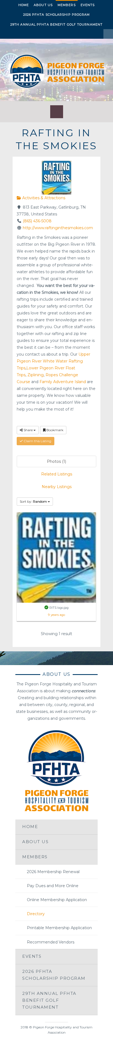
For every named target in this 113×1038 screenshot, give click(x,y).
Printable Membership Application (59, 927)
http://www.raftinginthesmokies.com (58, 227)
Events (88, 5)
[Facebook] (6, 34)
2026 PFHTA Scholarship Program (56, 14)
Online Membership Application (57, 899)
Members (67, 5)
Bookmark (54, 430)
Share (28, 430)
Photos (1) (56, 461)
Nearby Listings (57, 486)
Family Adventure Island (62, 381)
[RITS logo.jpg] (56, 557)
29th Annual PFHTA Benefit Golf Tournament (56, 24)
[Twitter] (16, 34)
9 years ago (56, 615)
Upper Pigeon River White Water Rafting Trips (53, 361)
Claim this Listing (37, 441)
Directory (36, 913)
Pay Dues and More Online (52, 885)
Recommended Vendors (50, 942)
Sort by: (33, 501)
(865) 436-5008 (37, 220)
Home (23, 5)
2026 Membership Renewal (53, 871)
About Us (43, 5)
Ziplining (35, 374)
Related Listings (56, 474)
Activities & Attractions (43, 197)
